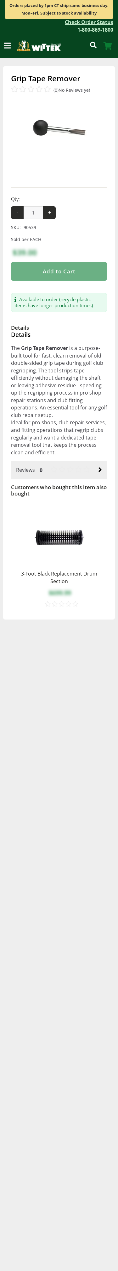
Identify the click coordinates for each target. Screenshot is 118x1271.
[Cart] (107, 46)
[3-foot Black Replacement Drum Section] (59, 538)
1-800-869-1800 (95, 29)
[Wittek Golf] (41, 46)
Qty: (15, 199)
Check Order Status (89, 22)
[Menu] (7, 46)
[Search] (93, 45)
